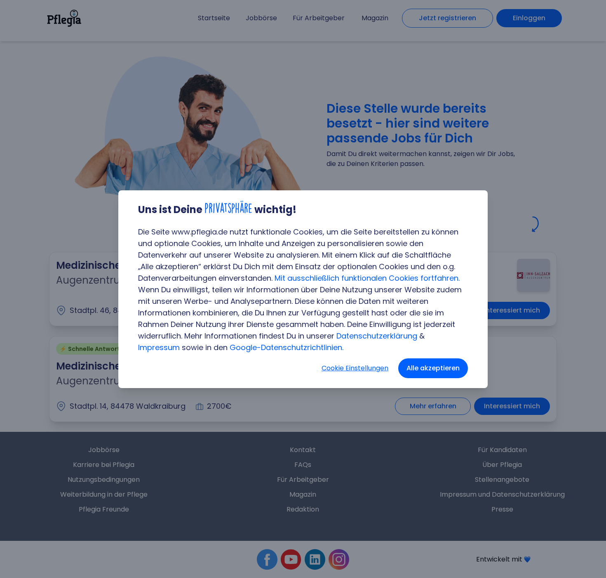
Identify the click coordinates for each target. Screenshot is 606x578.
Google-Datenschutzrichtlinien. (286, 347)
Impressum (159, 347)
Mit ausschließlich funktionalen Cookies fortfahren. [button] (367, 278)
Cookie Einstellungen (355, 368)
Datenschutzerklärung (376, 336)
